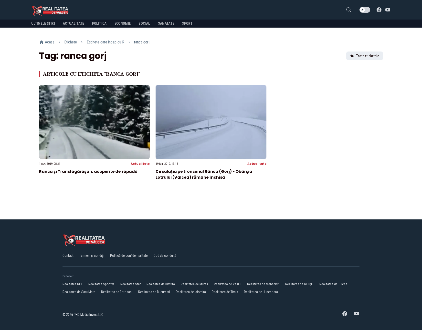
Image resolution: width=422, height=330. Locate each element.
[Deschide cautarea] (349, 10)
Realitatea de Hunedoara (261, 292)
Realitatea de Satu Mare (79, 292)
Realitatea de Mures (194, 284)
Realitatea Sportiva (101, 284)
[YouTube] (388, 10)
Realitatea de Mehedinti (263, 284)
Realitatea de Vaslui (227, 284)
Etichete (70, 42)
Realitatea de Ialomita (191, 292)
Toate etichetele (367, 56)
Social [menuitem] (144, 23)
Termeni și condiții (91, 256)
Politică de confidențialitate (129, 256)
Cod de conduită (165, 256)
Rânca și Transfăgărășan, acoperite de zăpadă (88, 171)
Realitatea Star (130, 284)
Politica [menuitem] (99, 23)
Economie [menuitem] (123, 23)
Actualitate (140, 164)
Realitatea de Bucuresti (154, 292)
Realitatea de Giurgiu (299, 284)
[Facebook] (379, 10)
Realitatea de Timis (225, 292)
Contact (68, 256)
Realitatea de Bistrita (161, 284)
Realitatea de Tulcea (333, 284)
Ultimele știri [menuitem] (43, 23)
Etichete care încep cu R (105, 42)
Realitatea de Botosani (116, 292)
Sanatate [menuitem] (166, 23)
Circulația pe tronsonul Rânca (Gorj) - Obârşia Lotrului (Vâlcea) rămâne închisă (204, 174)
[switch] (364, 10)
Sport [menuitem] (187, 23)
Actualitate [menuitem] (73, 23)
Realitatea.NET (73, 284)
